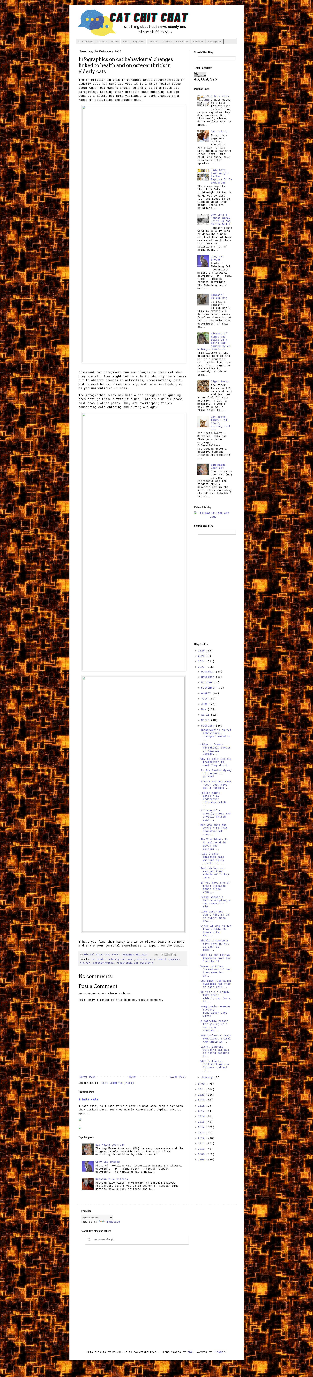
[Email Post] (156, 954)
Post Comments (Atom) (117, 1083)
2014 (202, 1127)
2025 (202, 656)
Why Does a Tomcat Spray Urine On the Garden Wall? (221, 220)
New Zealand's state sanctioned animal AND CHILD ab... (216, 1038)
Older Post (178, 1076)
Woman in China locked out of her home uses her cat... (216, 971)
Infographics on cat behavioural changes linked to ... (216, 735)
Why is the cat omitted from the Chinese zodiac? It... (215, 1066)
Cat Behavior (182, 41)
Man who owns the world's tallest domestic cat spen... (214, 830)
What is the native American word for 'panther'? (216, 958)
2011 (202, 1143)
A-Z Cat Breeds (85, 41)
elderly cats (146, 959)
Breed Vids (198, 41)
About (126, 41)
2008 (202, 1159)
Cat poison (219, 131)
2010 (202, 1149)
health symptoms (169, 959)
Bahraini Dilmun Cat (219, 297)
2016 (202, 1116)
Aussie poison (214, 41)
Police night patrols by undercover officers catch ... (213, 799)
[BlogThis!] (166, 954)
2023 (202, 667)
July (205, 698)
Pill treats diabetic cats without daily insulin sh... (212, 859)
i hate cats (88, 1099)
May (204, 709)
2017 (202, 1111)
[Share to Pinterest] (175, 954)
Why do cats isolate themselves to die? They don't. (216, 762)
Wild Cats (167, 41)
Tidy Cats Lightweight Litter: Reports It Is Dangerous (221, 176)
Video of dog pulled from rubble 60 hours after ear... (216, 931)
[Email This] (162, 954)
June (205, 704)
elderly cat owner (121, 959)
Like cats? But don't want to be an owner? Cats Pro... (215, 916)
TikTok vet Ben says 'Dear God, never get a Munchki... (216, 784)
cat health (99, 959)
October (207, 682)
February (208, 725)
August (207, 693)
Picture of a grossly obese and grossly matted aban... (216, 815)
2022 (202, 1084)
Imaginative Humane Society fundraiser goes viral (215, 1011)
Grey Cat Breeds (107, 1162)
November (208, 677)
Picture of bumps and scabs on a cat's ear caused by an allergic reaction (214, 341)
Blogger (219, 1352)
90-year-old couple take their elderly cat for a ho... (216, 997)
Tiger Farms (220, 381)
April (206, 714)
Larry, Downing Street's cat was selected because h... (215, 1051)
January (207, 1077)
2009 (202, 1154)
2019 (202, 1100)
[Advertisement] (213, 588)
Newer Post (87, 1076)
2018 (202, 1105)
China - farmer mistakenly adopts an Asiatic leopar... (216, 749)
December (208, 671)
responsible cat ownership (135, 963)
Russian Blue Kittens (111, 1179)
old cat (85, 963)
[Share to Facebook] (172, 954)
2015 (202, 1122)
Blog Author (138, 41)
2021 (202, 1089)
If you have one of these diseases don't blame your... (215, 888)
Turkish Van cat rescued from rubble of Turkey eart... (215, 873)
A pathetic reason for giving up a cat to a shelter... (214, 1026)
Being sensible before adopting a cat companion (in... (216, 902)
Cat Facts (102, 41)
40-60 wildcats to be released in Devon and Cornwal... (214, 844)
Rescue (115, 41)
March (206, 720)
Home (132, 1076)
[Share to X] (169, 954)
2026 (202, 650)
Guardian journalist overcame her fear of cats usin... (216, 984)
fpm (189, 1352)
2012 (202, 1138)
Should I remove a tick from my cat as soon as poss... (215, 945)
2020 (202, 1095)
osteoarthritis (103, 963)
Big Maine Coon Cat (110, 1145)
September (209, 687)
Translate (112, 1222)
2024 (202, 661)
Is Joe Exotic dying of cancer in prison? (216, 773)
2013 (202, 1132)
